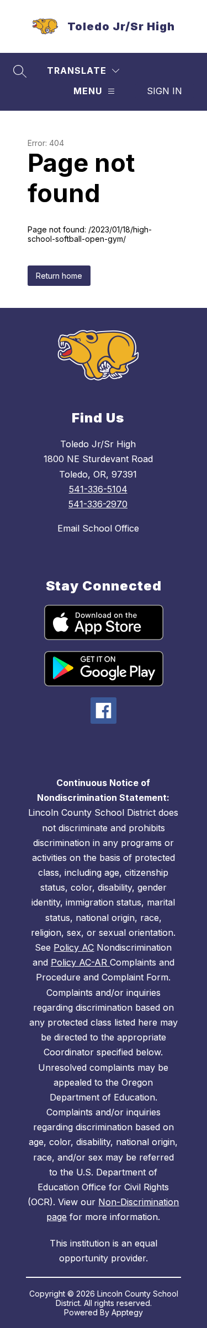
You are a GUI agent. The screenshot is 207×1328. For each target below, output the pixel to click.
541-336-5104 (98, 489)
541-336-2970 (98, 503)
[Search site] (19, 71)
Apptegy (127, 1312)
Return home (59, 275)
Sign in (164, 90)
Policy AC (74, 947)
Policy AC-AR (80, 962)
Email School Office (98, 528)
